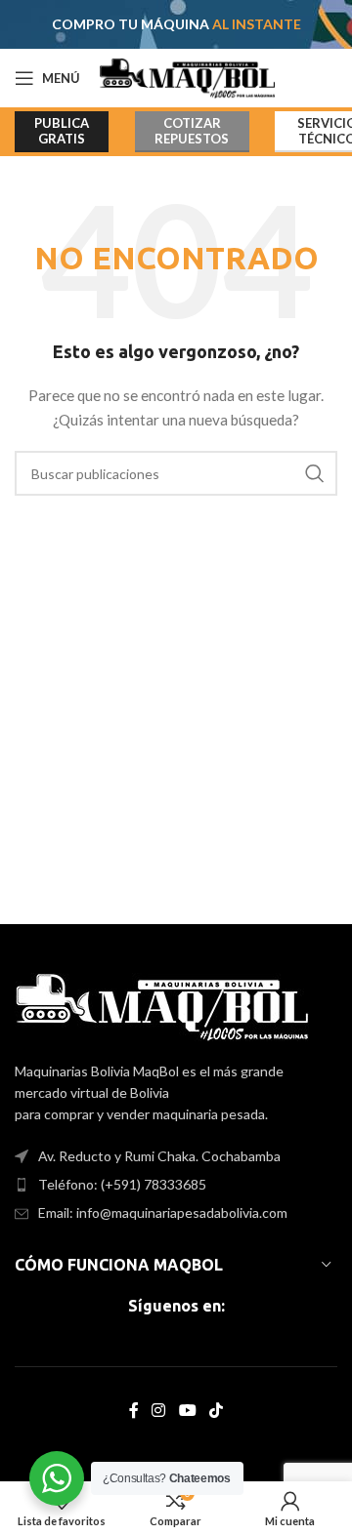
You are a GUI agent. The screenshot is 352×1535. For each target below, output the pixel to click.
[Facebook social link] (133, 1411)
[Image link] (162, 1004)
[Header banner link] (176, 24)
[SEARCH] (314, 473)
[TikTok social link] (215, 1411)
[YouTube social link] (187, 1411)
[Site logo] (187, 76)
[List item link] (176, 1184)
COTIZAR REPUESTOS (191, 130)
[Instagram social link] (159, 1411)
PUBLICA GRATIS (61, 130)
